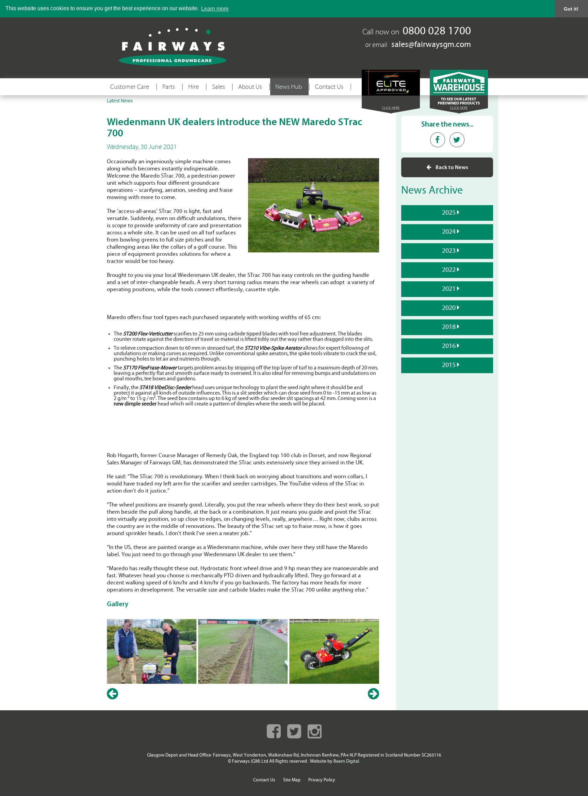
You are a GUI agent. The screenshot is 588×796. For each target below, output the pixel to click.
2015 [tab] (449, 365)
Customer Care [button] (129, 86)
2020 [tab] (449, 308)
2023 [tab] (449, 251)
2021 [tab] (449, 289)
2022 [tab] (449, 270)
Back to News (451, 167)
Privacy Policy (321, 780)
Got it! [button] (571, 9)
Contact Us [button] (329, 86)
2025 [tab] (449, 213)
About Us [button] (250, 86)
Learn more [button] (215, 9)
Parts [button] (168, 86)
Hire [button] (193, 86)
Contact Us (264, 780)
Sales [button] (218, 86)
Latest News (120, 101)
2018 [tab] (449, 327)
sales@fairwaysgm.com (431, 45)
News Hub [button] (288, 86)
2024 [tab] (449, 232)
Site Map (291, 780)
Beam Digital (346, 761)
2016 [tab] (449, 346)
